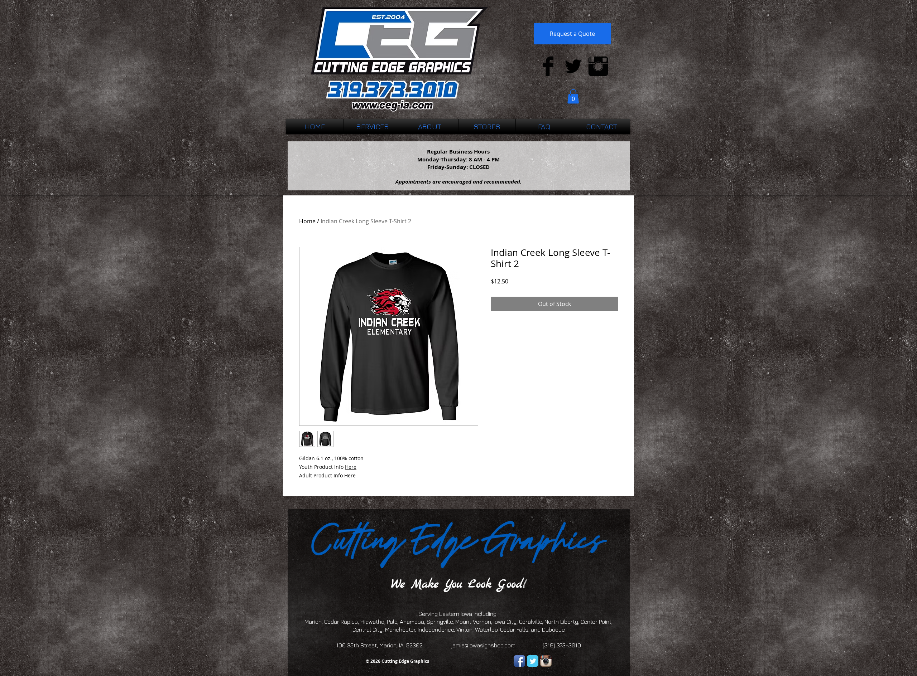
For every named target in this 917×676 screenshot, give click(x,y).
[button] (573, 96)
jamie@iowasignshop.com (483, 645)
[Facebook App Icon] (519, 661)
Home (307, 221)
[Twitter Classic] (532, 661)
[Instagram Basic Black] (598, 66)
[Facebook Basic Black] (548, 66)
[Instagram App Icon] (546, 661)
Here (350, 466)
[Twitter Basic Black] (573, 66)
